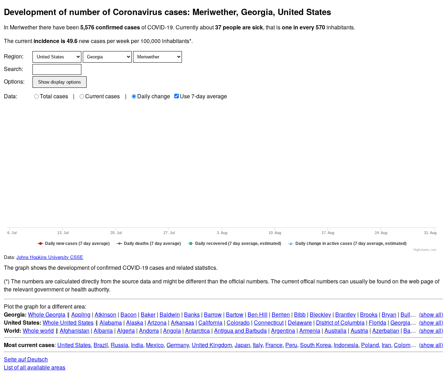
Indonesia (346, 345)
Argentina (283, 330)
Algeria (126, 330)
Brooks (369, 314)
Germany (178, 345)
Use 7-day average (203, 96)
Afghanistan (74, 330)
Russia (119, 345)
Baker (148, 314)
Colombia (406, 345)
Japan (242, 345)
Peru (291, 345)
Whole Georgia (46, 314)
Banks (192, 314)
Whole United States (68, 322)
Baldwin (170, 314)
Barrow (213, 314)
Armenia (309, 330)
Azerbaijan (385, 330)
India (137, 345)
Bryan (389, 314)
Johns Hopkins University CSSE (49, 257)
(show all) (431, 314)
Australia (335, 330)
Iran (386, 345)
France (274, 345)
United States (74, 345)
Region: (13, 56)
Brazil (101, 345)
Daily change (153, 96)
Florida (377, 322)
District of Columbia (340, 322)
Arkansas (182, 322)
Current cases (102, 96)
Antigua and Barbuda (240, 330)
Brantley (345, 314)
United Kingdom (212, 345)
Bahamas (415, 330)
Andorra (149, 330)
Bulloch (410, 314)
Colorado (238, 322)
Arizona (157, 322)
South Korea (315, 345)
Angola (172, 330)
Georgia (400, 322)
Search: (13, 69)
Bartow (234, 314)
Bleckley (320, 314)
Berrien (281, 314)
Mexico (155, 345)
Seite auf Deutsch (26, 359)
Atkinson (105, 314)
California (210, 322)
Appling (80, 314)
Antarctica (197, 330)
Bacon (128, 314)
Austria (359, 330)
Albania (103, 330)
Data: (10, 96)
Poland (370, 345)
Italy (258, 345)
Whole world (38, 330)
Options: (14, 81)
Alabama (111, 322)
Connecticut (269, 322)
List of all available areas (34, 367)
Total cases (54, 96)
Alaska (134, 322)
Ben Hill (258, 314)
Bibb (300, 314)
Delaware (300, 322)
